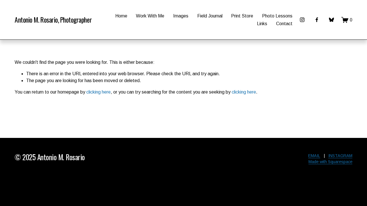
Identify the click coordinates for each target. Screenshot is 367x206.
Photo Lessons (277, 15)
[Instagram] (302, 20)
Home (121, 15)
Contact (284, 23)
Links (262, 23)
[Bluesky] (331, 20)
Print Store (242, 15)
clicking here (98, 92)
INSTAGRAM (340, 155)
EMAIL (314, 155)
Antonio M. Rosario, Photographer (53, 20)
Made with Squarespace (330, 161)
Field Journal (209, 15)
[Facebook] (317, 20)
